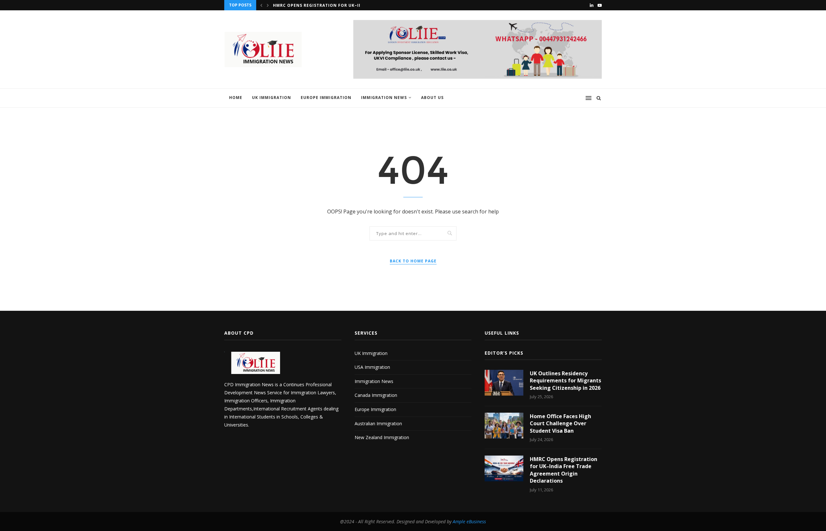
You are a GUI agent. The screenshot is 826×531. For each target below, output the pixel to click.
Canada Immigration (376, 395)
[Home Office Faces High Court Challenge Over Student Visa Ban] (504, 425)
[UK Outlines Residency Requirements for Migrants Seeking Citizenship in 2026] (504, 383)
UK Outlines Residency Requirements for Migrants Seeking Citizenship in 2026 (565, 380)
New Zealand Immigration (382, 437)
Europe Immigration (326, 97)
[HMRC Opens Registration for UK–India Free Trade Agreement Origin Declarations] (504, 468)
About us (432, 97)
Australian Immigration (378, 423)
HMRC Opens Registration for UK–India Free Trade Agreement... (352, 5)
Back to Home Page (413, 261)
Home (235, 97)
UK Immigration (271, 97)
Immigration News (384, 97)
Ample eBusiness (469, 521)
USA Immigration (372, 367)
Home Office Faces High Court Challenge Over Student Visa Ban (560, 423)
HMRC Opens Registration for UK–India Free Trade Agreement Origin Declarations (563, 470)
